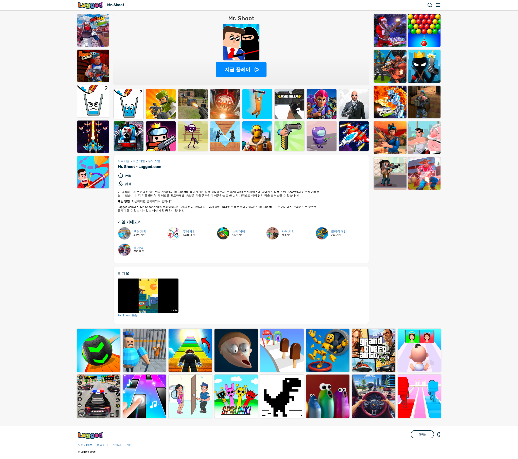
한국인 (422, 434)
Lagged (91, 5)
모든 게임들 (85, 445)
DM (439, 434)
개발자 (117, 445)
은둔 (128, 445)
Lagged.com (91, 435)
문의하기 (102, 445)
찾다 (430, 5)
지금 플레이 (238, 69)
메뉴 (438, 5)
